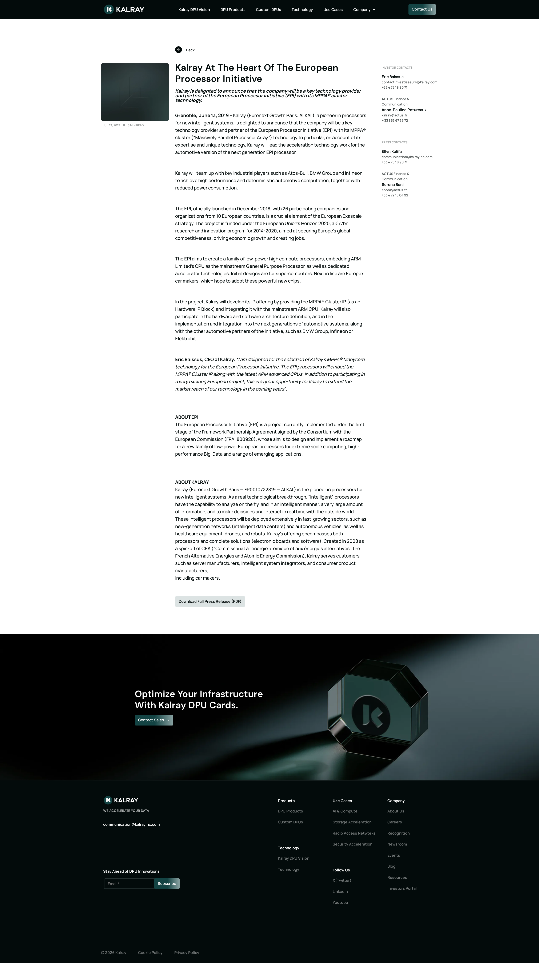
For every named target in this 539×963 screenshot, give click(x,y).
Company (362, 9)
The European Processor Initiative (211, 424)
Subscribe (167, 883)
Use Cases (333, 9)
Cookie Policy (150, 952)
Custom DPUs (268, 9)
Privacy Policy (186, 952)
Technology (302, 9)
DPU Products (232, 9)
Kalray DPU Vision (194, 9)
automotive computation (302, 180)
